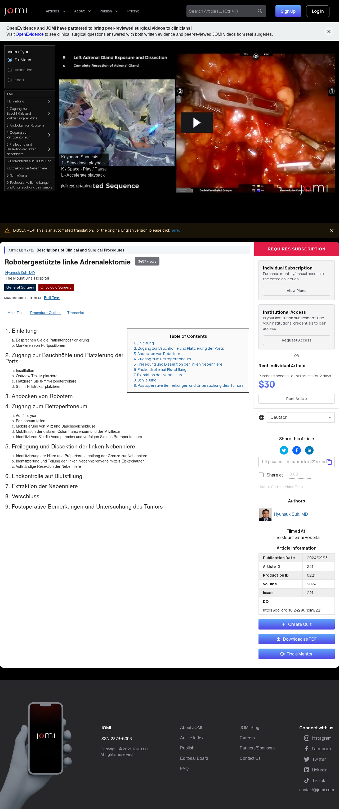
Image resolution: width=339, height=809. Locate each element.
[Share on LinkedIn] (309, 450)
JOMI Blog (249, 727)
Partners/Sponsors (257, 748)
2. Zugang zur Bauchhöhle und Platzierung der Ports (179, 348)
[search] (260, 11)
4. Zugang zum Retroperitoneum (162, 358)
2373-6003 (121, 738)
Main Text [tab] (15, 313)
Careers (247, 738)
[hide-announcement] (328, 31)
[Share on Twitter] (284, 450)
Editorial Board (194, 758)
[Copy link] (329, 461)
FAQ (184, 768)
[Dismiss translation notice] (331, 231)
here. (175, 230)
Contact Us (250, 758)
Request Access (296, 340)
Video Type (19, 52)
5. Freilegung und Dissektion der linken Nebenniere (178, 364)
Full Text (52, 297)
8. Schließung (145, 380)
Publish (106, 11)
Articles (52, 11)
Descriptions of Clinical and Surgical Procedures (80, 250)
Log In (318, 11)
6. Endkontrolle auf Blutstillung (160, 369)
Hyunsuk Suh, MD (291, 514)
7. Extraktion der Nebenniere (159, 374)
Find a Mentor (300, 654)
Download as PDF (299, 639)
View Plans (296, 290)
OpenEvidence (30, 34)
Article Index (191, 738)
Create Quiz (300, 624)
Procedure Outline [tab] (45, 313)
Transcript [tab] (75, 313)
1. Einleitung (144, 342)
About (79, 11)
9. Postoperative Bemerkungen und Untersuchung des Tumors (189, 385)
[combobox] (221, 11)
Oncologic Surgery (56, 287)
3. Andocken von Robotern (157, 353)
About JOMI (191, 727)
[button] (197, 122)
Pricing (133, 11)
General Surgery (20, 287)
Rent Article (296, 398)
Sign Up (288, 11)
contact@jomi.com (316, 790)
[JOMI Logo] (15, 11)
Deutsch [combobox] (279, 417)
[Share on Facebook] (296, 450)
